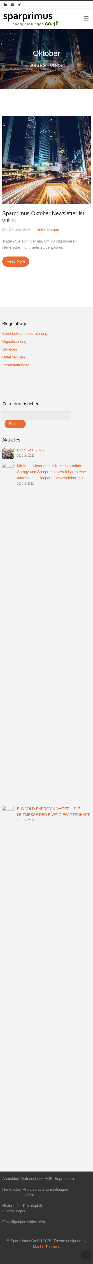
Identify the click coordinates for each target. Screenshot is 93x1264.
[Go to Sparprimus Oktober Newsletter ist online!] (46, 160)
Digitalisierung (14, 341)
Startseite (38, 65)
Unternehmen (47, 229)
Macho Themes (46, 1247)
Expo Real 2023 (30, 450)
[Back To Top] (86, 1254)
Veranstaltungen (15, 365)
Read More (16, 261)
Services (9, 349)
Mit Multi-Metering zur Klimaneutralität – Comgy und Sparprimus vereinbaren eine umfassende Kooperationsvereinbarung (51, 472)
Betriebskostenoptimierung (24, 333)
